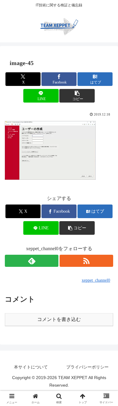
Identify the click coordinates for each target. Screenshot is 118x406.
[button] (76, 96)
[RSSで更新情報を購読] (86, 261)
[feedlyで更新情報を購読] (31, 261)
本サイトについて (31, 367)
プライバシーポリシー (87, 367)
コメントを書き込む (59, 319)
